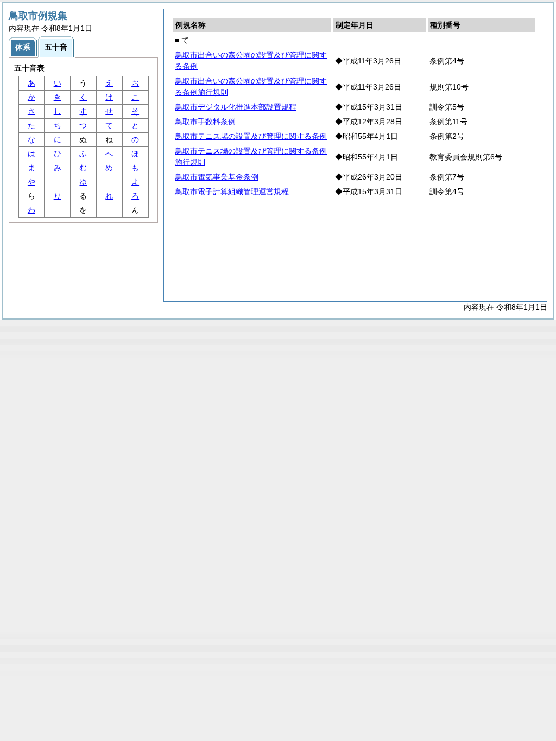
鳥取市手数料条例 (205, 121)
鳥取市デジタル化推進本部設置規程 (235, 107)
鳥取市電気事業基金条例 (216, 177)
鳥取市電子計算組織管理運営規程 (232, 191)
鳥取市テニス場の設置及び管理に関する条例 (251, 136)
